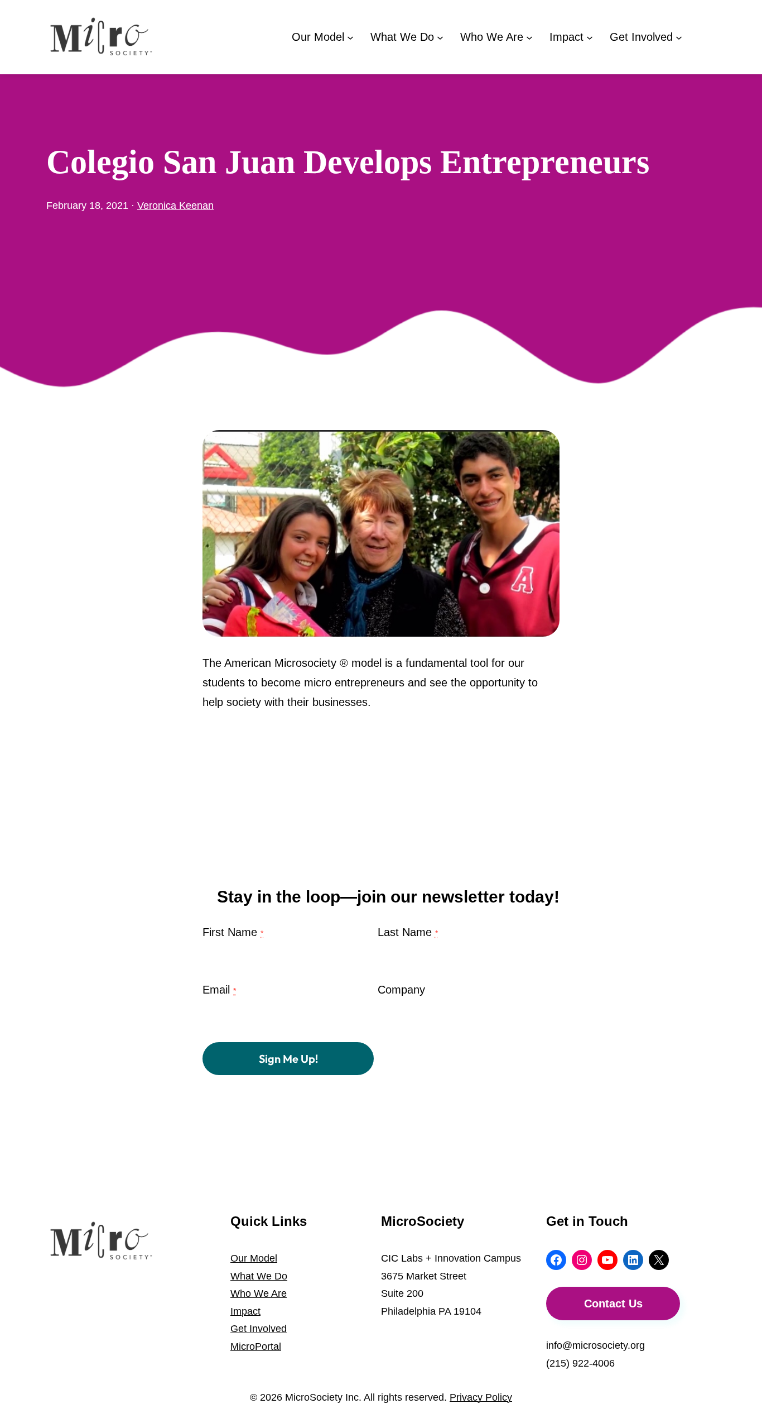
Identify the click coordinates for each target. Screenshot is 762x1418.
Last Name (408, 932)
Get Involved (258, 1328)
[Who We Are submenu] (529, 37)
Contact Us (613, 1303)
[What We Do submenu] (440, 37)
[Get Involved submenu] (679, 37)
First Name (232, 932)
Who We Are (258, 1293)
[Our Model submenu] (350, 37)
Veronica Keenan (175, 205)
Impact (245, 1311)
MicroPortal (255, 1346)
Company (401, 989)
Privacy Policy (481, 1397)
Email (219, 989)
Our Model (253, 1258)
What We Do (258, 1276)
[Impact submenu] (589, 37)
